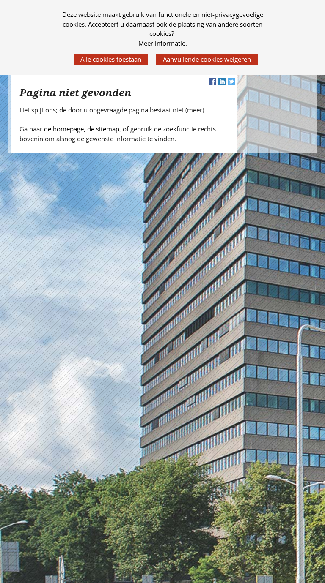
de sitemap (103, 129)
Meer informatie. (162, 43)
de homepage (64, 129)
